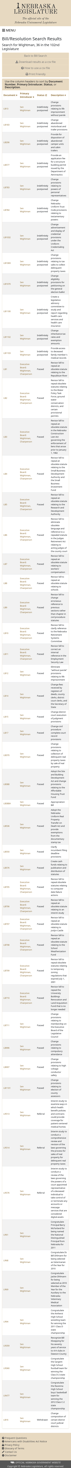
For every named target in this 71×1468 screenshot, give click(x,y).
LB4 (5, 473)
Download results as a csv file (37, 62)
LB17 (5, 732)
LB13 (5, 108)
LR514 (6, 1147)
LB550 (6, 851)
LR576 (6, 1192)
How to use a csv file (37, 68)
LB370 (6, 755)
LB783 (6, 187)
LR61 (5, 1234)
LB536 (6, 825)
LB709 (6, 970)
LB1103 (7, 353)
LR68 (5, 1260)
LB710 (6, 997)
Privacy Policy (11, 1444)
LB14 (5, 695)
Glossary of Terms (14, 1448)
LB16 (5, 1419)
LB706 (6, 906)
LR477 (6, 1395)
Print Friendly (37, 74)
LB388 (6, 784)
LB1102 (7, 336)
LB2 (5, 397)
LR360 (6, 1368)
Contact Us (10, 1451)
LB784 (6, 209)
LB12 (5, 673)
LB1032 (7, 237)
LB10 (5, 633)
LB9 (5, 607)
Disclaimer (10, 1455)
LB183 (6, 124)
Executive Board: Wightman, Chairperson (26, 369)
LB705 (6, 886)
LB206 (6, 142)
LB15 (5, 716)
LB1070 (7, 283)
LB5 (5, 504)
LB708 (6, 944)
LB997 (6, 1067)
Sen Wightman (25, 108)
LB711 (6, 1025)
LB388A (7, 803)
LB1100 (7, 311)
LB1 (5, 369)
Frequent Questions (15, 1437)
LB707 (6, 923)
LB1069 (7, 262)
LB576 (6, 867)
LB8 (5, 583)
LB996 (6, 1047)
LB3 (5, 436)
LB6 (5, 534)
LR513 (6, 1113)
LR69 (5, 1289)
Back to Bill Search (35, 56)
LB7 (5, 563)
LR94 (5, 1321)
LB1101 (7, 1087)
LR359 (6, 1345)
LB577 (6, 164)
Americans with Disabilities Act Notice (25, 1441)
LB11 (5, 653)
